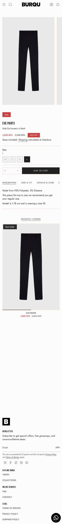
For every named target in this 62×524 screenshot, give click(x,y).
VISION (5, 474)
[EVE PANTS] (31, 267)
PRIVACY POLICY (10, 513)
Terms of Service (12, 457)
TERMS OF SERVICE (11, 508)
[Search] (10, 4)
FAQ (4, 491)
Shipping (23, 139)
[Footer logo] (6, 421)
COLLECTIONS (9, 480)
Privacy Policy (50, 454)
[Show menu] (4, 4)
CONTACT (7, 497)
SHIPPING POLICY (10, 519)
